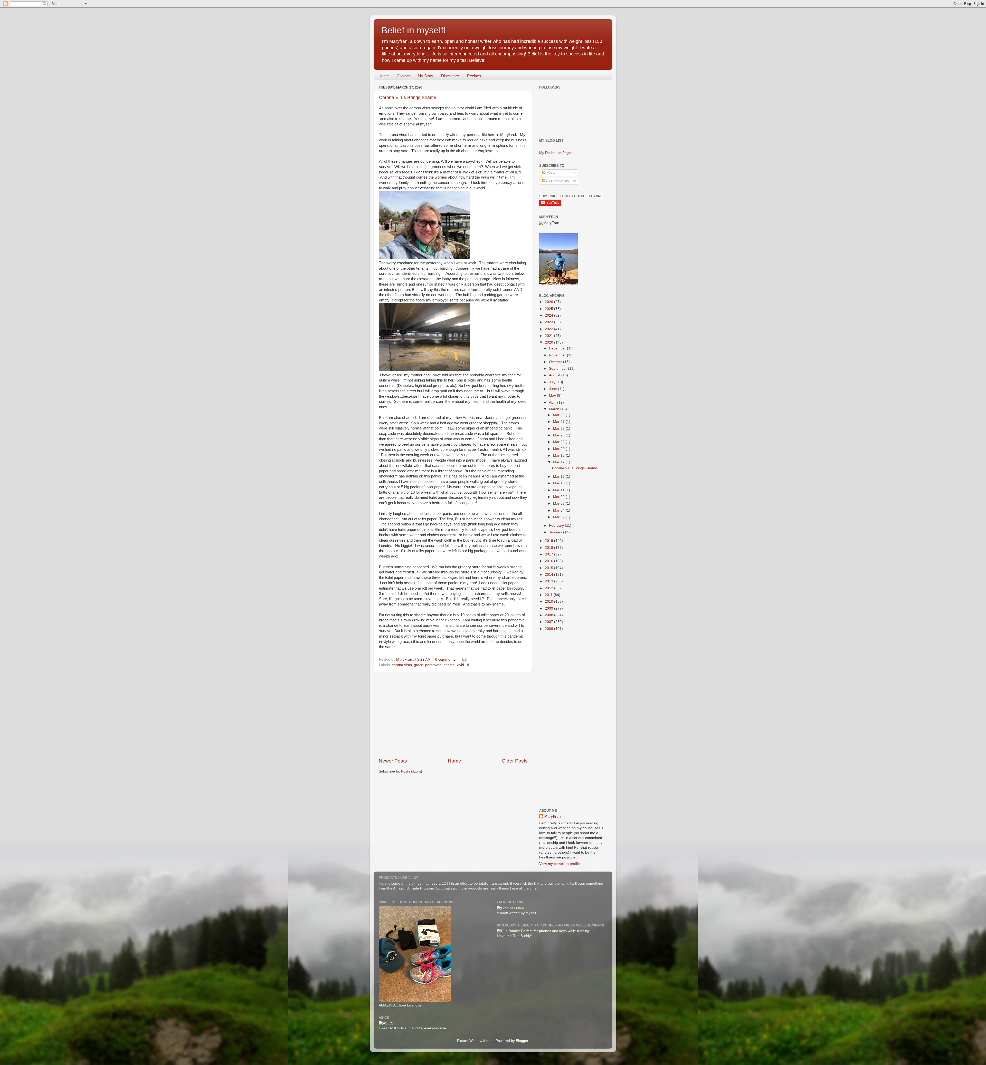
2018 (549, 548)
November (558, 355)
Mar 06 (559, 503)
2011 (549, 595)
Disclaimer (450, 76)
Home (383, 76)
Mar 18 (559, 455)
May (553, 395)
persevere (433, 665)
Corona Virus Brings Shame (407, 97)
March (554, 409)
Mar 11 (559, 490)
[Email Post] (464, 659)
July (552, 382)
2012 (549, 588)
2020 (549, 342)
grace (418, 665)
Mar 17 (559, 462)
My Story (425, 76)
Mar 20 (559, 449)
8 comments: (446, 659)
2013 (549, 581)
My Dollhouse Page (555, 153)
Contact (403, 76)
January (556, 532)
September (558, 368)
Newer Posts (393, 761)
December (558, 348)
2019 (549, 541)
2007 (549, 622)
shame (449, 665)
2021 (549, 336)
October (556, 362)
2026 (549, 302)
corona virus (402, 665)
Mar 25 (559, 429)
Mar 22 (559, 442)
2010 (549, 601)
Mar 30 (559, 415)
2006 (549, 629)
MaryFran (552, 816)
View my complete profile (559, 864)
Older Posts (515, 761)
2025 (549, 309)
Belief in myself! (413, 30)
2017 (549, 554)
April (553, 402)
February (557, 525)
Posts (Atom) (411, 771)
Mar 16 (559, 476)
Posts (550, 172)
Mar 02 (559, 517)
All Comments (557, 181)
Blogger (522, 1041)
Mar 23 (559, 435)
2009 (549, 608)
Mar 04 (559, 510)
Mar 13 (559, 483)
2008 (549, 615)
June (553, 389)
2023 (549, 322)
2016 (549, 561)
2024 (549, 315)
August (555, 375)
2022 (549, 329)
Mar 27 (559, 422)
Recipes (474, 76)
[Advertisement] (453, 715)
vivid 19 (463, 665)
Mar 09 (559, 497)
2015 (549, 568)
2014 (549, 575)
